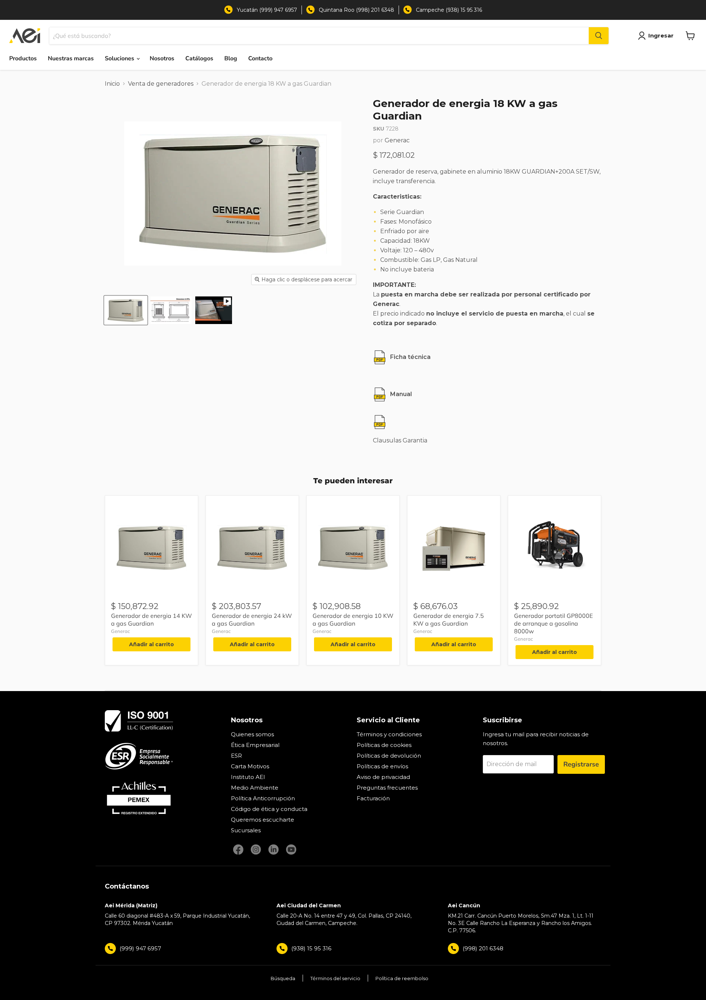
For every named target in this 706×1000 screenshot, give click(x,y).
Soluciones (120, 58)
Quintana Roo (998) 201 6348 (356, 10)
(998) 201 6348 (483, 948)
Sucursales (246, 830)
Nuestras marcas (71, 58)
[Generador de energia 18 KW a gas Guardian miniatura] (125, 310)
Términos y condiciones (389, 734)
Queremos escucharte (262, 819)
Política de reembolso (401, 978)
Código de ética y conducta (269, 808)
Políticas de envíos (382, 766)
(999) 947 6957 (140, 948)
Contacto (260, 58)
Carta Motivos (250, 766)
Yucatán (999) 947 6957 (267, 10)
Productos (23, 58)
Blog (230, 58)
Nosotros (162, 58)
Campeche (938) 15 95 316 (449, 10)
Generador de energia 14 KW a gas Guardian (151, 619)
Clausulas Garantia (400, 440)
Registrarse (581, 764)
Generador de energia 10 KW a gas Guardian (353, 619)
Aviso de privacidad (383, 776)
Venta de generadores (160, 83)
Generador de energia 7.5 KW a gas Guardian (448, 619)
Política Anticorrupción (263, 798)
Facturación (373, 798)
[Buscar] (599, 35)
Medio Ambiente (254, 787)
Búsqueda (283, 978)
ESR (236, 755)
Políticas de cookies (384, 744)
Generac (397, 140)
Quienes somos (252, 734)
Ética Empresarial (255, 744)
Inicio (112, 83)
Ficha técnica (410, 356)
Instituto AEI (248, 776)
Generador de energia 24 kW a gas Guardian (252, 619)
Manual (401, 394)
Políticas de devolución (389, 755)
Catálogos (199, 58)
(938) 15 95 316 (311, 948)
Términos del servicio (335, 978)
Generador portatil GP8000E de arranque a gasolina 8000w (553, 623)
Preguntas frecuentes (387, 787)
